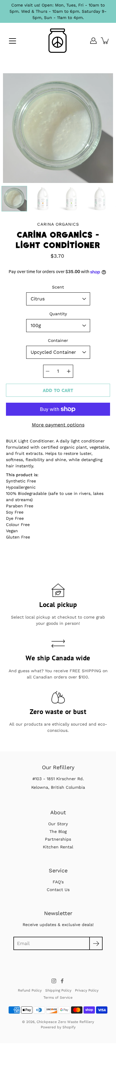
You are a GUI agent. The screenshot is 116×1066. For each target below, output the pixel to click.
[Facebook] (62, 981)
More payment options (58, 425)
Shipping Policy (58, 990)
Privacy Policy (86, 990)
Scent (58, 287)
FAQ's (58, 881)
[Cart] (105, 40)
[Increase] (68, 371)
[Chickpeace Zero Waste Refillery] (58, 40)
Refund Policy (30, 990)
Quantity (58, 313)
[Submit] (96, 943)
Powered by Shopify (58, 1027)
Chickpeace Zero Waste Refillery (65, 1022)
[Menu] (12, 41)
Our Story (58, 823)
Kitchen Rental (58, 846)
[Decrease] (47, 371)
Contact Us (58, 889)
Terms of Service (58, 997)
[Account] (93, 40)
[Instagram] (54, 981)
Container (58, 340)
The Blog (58, 831)
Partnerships (58, 839)
